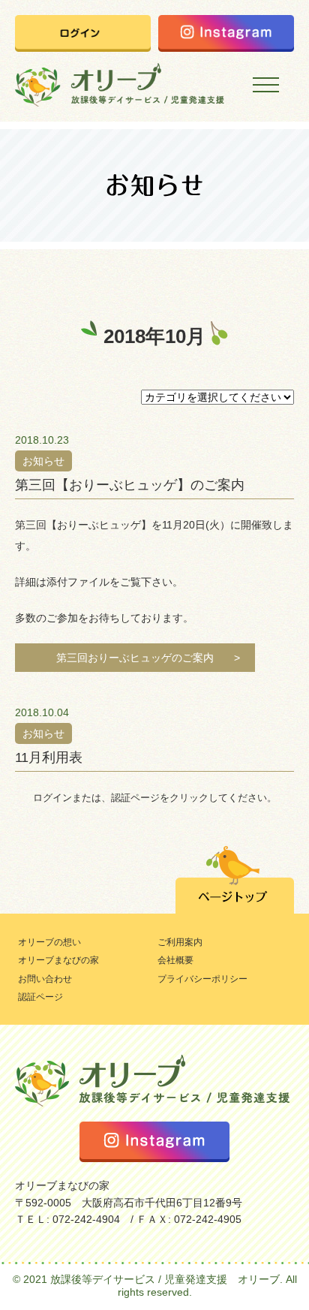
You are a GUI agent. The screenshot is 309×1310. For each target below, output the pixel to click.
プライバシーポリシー (203, 979)
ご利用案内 (180, 942)
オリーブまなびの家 (58, 960)
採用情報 (52, 292)
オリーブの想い (49, 942)
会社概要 (52, 257)
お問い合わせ (45, 979)
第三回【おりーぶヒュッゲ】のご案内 (129, 484)
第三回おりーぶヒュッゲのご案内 (135, 658)
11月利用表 (48, 757)
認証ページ (40, 997)
